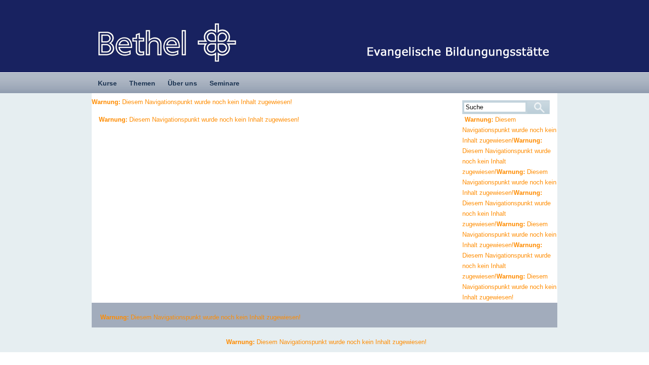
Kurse (107, 83)
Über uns (182, 83)
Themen (142, 83)
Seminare (224, 83)
